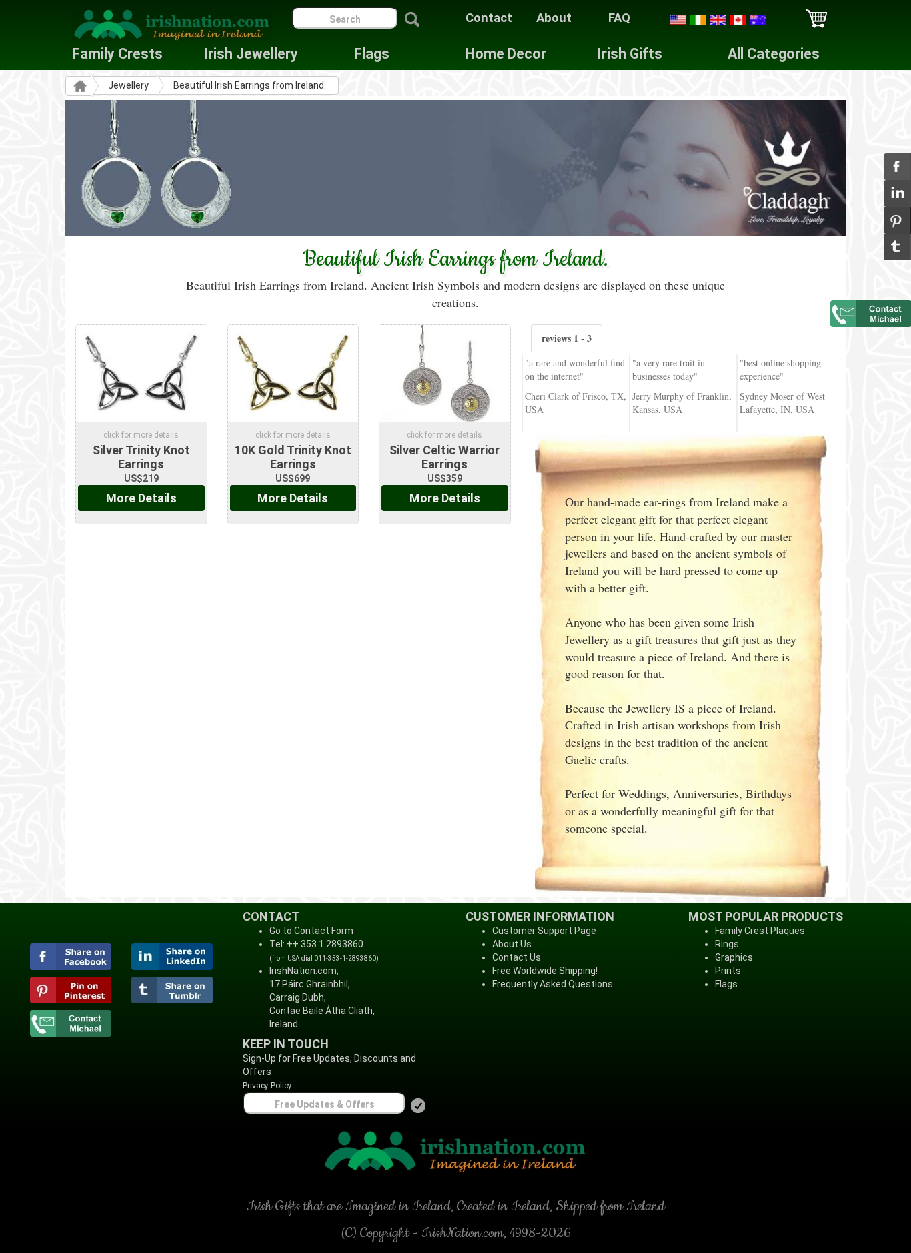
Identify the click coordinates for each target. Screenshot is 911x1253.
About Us (512, 944)
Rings (727, 944)
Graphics (734, 957)
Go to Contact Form (311, 930)
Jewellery (128, 85)
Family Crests (117, 53)
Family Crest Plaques (760, 930)
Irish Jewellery (250, 53)
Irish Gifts (629, 53)
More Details (141, 498)
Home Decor (506, 53)
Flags (361, 53)
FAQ (619, 18)
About (554, 18)
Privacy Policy (267, 1085)
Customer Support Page (544, 930)
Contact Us (516, 957)
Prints (728, 970)
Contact (489, 18)
